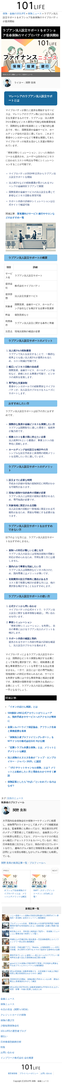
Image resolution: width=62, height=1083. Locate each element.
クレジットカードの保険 (13, 1015)
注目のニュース (27, 74)
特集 (3, 1047)
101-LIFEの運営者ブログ (13, 1031)
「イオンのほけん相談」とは (23, 707)
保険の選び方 (7, 1020)
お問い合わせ (7, 1052)
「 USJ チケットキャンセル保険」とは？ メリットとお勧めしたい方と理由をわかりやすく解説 (32, 771)
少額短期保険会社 (10, 1025)
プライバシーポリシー (29, 1073)
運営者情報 (12, 1073)
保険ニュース (35, 13)
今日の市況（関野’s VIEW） (15, 1009)
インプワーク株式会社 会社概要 (17, 1058)
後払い (4, 1036)
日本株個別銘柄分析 (11, 1042)
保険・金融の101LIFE (14, 13)
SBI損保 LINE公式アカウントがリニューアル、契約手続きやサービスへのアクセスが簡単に (32, 717)
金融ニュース (7, 999)
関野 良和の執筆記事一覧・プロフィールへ (23, 863)
